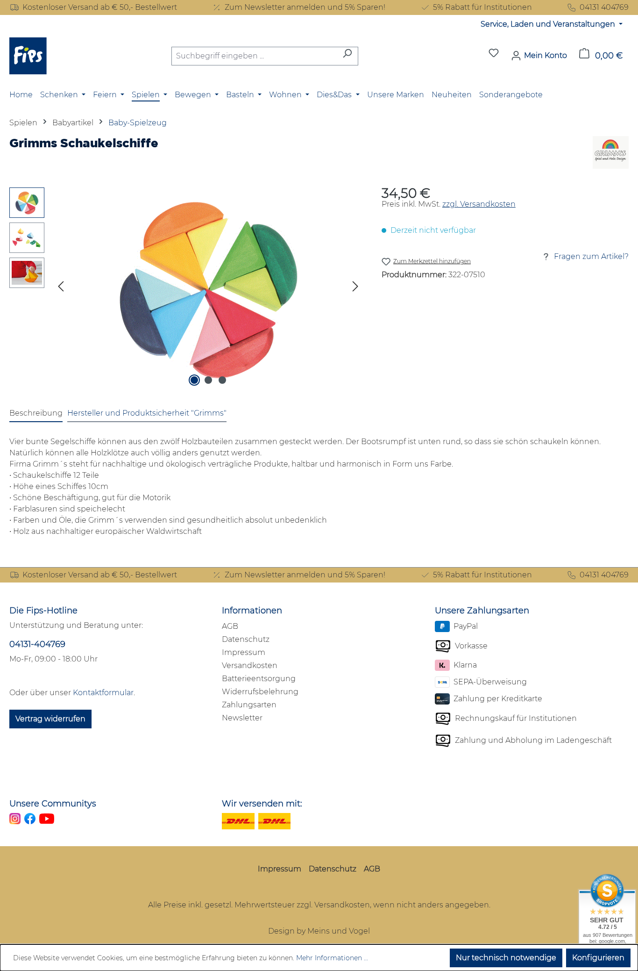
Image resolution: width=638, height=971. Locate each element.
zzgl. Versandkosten (479, 204)
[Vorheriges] (61, 288)
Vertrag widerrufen (50, 718)
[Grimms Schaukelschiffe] (208, 287)
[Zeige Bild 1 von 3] (194, 380)
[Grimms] (611, 152)
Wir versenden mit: (262, 803)
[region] (186, 287)
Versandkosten (249, 665)
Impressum (243, 652)
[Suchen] (347, 56)
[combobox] (254, 56)
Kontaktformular (103, 692)
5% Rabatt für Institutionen (482, 7)
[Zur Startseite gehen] (28, 55)
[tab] (36, 413)
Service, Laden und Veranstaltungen (549, 24)
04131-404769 (37, 644)
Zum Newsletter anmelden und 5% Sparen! (305, 7)
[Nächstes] (355, 288)
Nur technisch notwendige (506, 957)
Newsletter (242, 717)
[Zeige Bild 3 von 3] (222, 380)
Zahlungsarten (249, 704)
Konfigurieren (598, 957)
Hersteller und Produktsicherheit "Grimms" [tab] (147, 413)
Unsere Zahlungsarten (482, 610)
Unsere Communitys (52, 803)
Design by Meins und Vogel (319, 931)
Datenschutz (245, 639)
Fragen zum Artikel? (591, 256)
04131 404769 (604, 7)
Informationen (252, 610)
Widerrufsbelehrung (260, 691)
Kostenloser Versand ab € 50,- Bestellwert (99, 7)
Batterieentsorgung (259, 678)
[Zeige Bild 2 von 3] (208, 380)
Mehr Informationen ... (332, 958)
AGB (230, 626)
